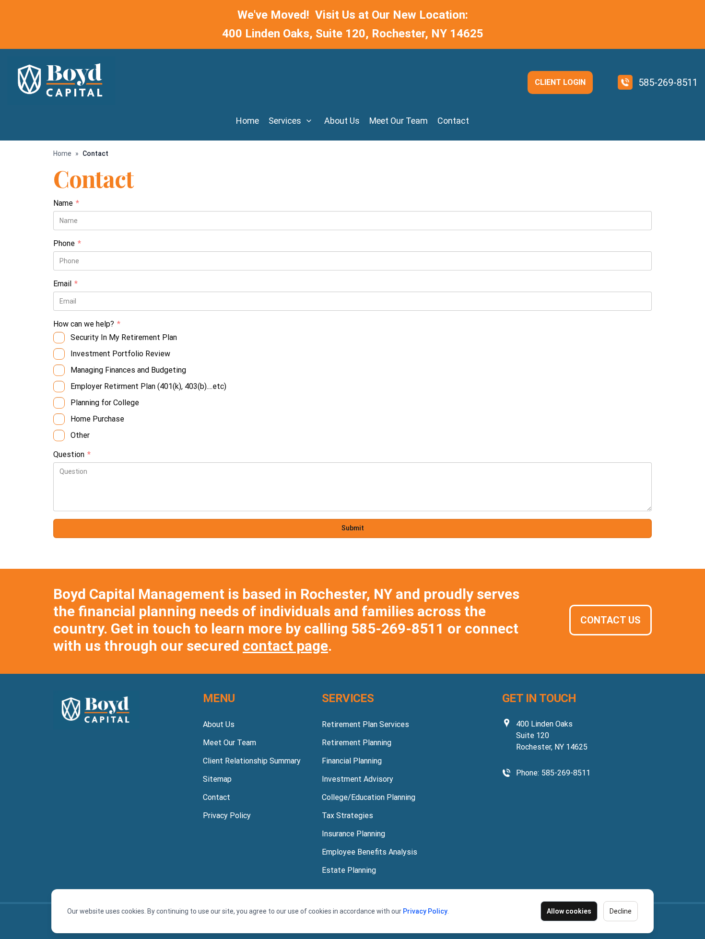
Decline (621, 911)
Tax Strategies (347, 815)
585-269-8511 (668, 82)
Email (65, 284)
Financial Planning (352, 760)
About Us (342, 121)
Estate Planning (349, 870)
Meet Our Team (398, 121)
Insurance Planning (353, 833)
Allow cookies (569, 911)
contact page (285, 645)
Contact (453, 121)
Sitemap (217, 779)
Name (66, 204)
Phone (67, 244)
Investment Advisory (357, 779)
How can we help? (86, 324)
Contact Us (610, 620)
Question (72, 455)
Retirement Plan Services (365, 724)
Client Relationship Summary (252, 760)
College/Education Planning (368, 797)
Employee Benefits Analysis (369, 852)
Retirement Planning (356, 742)
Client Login (560, 82)
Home (247, 121)
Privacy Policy (425, 911)
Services (285, 121)
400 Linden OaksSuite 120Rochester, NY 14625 (552, 735)
